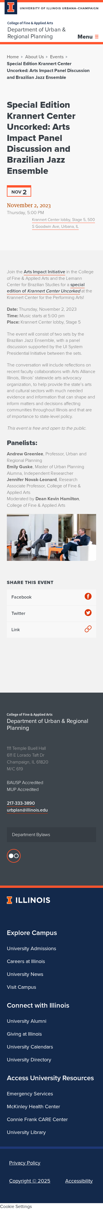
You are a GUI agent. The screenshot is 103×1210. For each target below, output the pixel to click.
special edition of (46, 287)
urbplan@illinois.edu (27, 810)
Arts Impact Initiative (44, 271)
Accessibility (79, 1181)
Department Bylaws (31, 834)
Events (57, 56)
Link (15, 629)
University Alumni (26, 1021)
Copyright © (29, 1181)
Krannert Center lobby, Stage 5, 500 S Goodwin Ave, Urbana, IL (63, 223)
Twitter (18, 613)
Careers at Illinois (26, 961)
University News (25, 974)
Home (13, 56)
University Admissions (31, 948)
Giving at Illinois (24, 1034)
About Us (34, 56)
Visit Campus (21, 987)
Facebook (21, 597)
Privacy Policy (24, 1163)
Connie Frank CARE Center (37, 1119)
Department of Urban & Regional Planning (36, 33)
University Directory (29, 1059)
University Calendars (30, 1046)
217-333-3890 (21, 803)
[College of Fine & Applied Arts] (42, 23)
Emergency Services (30, 1093)
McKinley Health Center (33, 1106)
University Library (26, 1132)
